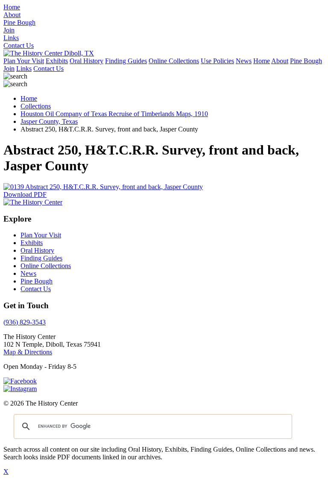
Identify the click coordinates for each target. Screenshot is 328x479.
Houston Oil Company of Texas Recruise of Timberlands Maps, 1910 (114, 113)
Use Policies (217, 60)
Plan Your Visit (23, 60)
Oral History (86, 60)
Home (261, 60)
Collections (35, 106)
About (279, 60)
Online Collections (174, 60)
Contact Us (48, 68)
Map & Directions (27, 352)
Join (9, 68)
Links (24, 68)
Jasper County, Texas (49, 121)
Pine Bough (306, 60)
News (244, 60)
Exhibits (57, 60)
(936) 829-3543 (24, 322)
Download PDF (25, 194)
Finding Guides (126, 60)
